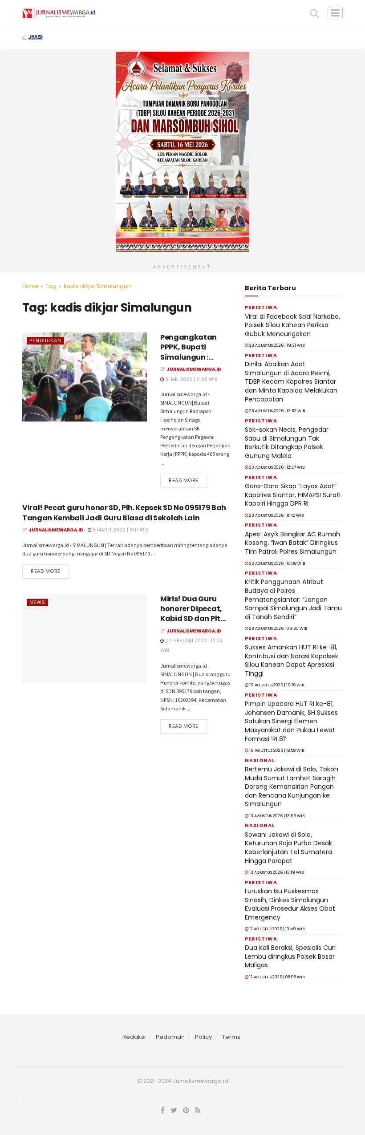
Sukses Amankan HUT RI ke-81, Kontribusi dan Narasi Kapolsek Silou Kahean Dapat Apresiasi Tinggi (291, 660)
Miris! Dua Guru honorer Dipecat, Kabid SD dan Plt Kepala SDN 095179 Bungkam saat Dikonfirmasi (194, 624)
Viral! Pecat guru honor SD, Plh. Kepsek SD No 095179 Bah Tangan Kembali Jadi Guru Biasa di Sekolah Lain (124, 513)
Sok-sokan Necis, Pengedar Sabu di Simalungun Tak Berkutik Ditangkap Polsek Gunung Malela (286, 442)
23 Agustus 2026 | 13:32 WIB (276, 410)
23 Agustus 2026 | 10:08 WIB (276, 563)
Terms (231, 1037)
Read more (184, 480)
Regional (214, 38)
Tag (51, 286)
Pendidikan (45, 340)
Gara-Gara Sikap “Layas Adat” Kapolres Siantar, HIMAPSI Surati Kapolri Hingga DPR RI (293, 495)
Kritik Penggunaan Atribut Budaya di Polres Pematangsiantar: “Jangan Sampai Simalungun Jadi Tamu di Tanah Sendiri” (293, 599)
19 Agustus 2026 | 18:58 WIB (276, 750)
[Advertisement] (182, 1123)
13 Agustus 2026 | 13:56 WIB (276, 816)
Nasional (261, 38)
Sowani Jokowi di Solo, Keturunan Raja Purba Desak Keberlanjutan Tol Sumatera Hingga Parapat (288, 847)
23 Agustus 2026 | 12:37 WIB (276, 467)
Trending (116, 38)
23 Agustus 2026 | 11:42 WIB (276, 515)
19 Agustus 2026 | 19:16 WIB (276, 685)
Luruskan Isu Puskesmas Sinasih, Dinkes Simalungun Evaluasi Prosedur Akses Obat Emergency (290, 904)
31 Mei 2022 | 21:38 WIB (190, 379)
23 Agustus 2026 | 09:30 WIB (277, 628)
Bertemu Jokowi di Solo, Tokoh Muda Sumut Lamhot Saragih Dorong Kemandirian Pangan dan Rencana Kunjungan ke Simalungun (291, 786)
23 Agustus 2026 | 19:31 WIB (276, 345)
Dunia (303, 38)
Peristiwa (165, 38)
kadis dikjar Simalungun (97, 286)
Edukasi (343, 38)
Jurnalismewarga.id (193, 369)
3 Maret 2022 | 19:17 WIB (120, 530)
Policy (203, 1037)
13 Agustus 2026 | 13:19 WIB (276, 872)
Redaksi (134, 1037)
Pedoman (170, 1037)
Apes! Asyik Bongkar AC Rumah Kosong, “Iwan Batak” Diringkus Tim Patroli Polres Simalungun (292, 543)
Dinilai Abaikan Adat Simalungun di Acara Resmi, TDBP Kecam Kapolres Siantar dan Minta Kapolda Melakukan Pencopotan (291, 381)
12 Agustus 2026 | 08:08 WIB (276, 977)
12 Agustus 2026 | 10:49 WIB (276, 929)
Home (30, 286)
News (74, 38)
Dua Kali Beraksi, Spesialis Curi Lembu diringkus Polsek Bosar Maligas (290, 956)
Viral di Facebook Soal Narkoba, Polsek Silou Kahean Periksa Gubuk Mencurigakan (292, 325)
